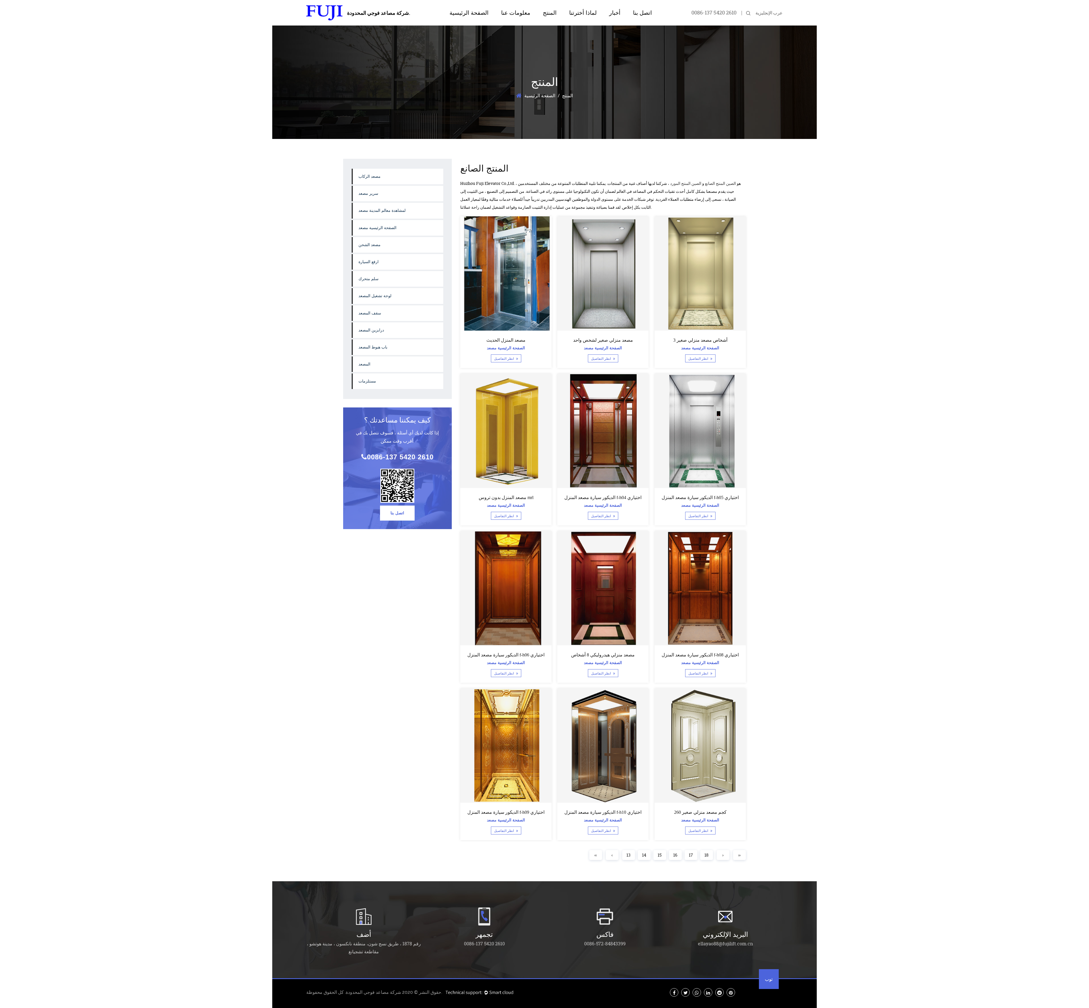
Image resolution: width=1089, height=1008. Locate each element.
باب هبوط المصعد (372, 347)
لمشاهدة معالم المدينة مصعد (563, 23)
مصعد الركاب (369, 176)
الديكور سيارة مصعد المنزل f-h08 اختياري (700, 654)
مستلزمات (367, 381)
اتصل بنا (642, 12)
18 (706, 855)
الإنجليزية (763, 13)
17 (691, 855)
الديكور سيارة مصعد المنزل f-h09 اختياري (505, 812)
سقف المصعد (369, 313)
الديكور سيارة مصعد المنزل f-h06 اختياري (505, 654)
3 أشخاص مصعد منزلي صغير (700, 340)
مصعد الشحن (369, 245)
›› (739, 855)
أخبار (615, 12)
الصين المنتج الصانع (720, 183)
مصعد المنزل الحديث (505, 340)
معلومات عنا (515, 12)
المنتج (550, 12)
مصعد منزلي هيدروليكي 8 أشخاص (603, 654)
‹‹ (595, 855)
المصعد (364, 364)
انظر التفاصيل (504, 359)
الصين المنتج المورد (685, 183)
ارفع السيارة (368, 262)
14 (644, 855)
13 (628, 855)
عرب (778, 13)
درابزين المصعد (371, 330)
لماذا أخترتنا (583, 12)
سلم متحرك (368, 279)
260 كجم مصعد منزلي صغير (700, 812)
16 (675, 855)
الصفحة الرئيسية (469, 12)
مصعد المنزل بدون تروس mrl (505, 497)
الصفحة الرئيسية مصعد (377, 228)
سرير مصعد (368, 193)
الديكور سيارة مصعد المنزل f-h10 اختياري (602, 812)
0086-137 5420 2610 (713, 12)
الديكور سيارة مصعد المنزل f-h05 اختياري (700, 497)
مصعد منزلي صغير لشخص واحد (603, 340)
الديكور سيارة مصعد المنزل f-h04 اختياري (602, 497)
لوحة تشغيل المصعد (374, 296)
